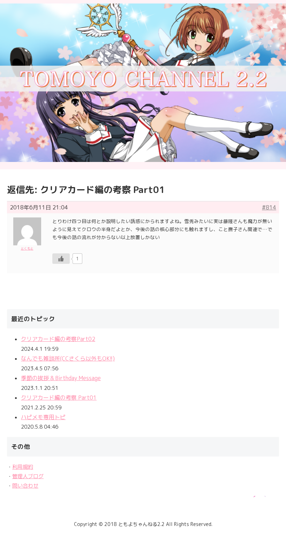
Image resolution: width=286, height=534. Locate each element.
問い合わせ (25, 485)
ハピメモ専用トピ (43, 417)
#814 (269, 207)
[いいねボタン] (61, 258)
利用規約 (22, 466)
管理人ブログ (28, 476)
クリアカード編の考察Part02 (58, 339)
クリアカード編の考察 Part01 (59, 397)
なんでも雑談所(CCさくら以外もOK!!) (68, 358)
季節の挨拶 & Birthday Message (61, 378)
